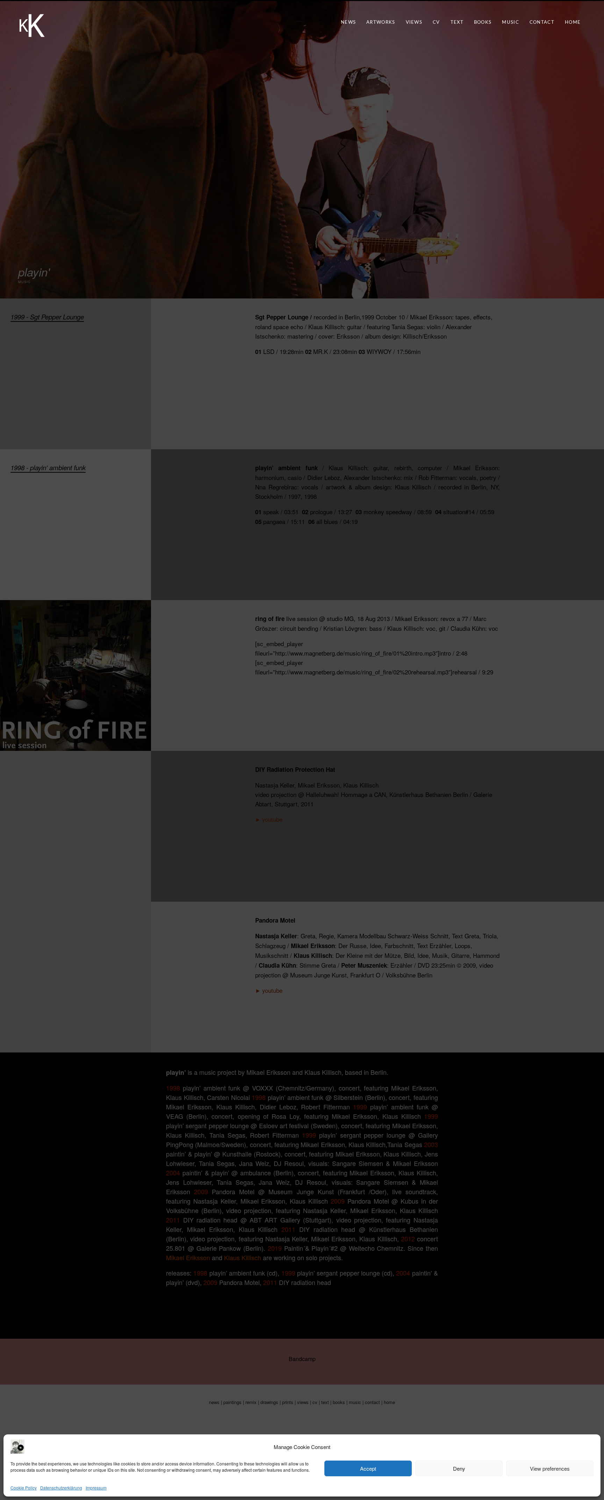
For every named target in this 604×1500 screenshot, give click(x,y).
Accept (368, 1468)
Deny (459, 1468)
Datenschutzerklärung (61, 1488)
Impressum (96, 1488)
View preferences (550, 1468)
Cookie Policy (23, 1488)
